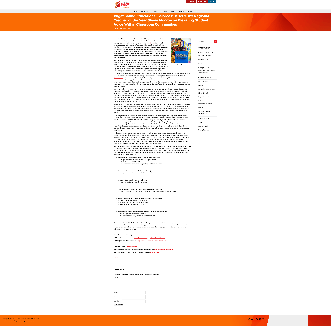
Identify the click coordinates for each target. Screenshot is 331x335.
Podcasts (181, 11)
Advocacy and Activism (205, 52)
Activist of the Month (205, 55)
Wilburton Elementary (141, 238)
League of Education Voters (122, 4)
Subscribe (191, 2)
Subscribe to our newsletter (163, 249)
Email (116, 297)
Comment (117, 277)
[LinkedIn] (260, 319)
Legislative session (204, 97)
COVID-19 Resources (204, 77)
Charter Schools (203, 64)
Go (215, 41)
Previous (117, 258)
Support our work (131, 246)
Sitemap (23, 321)
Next (189, 258)
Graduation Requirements (206, 89)
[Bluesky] (257, 319)
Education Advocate (205, 104)
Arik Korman (127, 29)
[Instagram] (263, 319)
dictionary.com (118, 78)
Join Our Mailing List (13, 321)
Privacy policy (30, 321)
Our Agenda (145, 11)
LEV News (201, 101)
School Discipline (203, 118)
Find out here (154, 252)
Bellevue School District (157, 238)
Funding (200, 85)
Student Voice (203, 59)
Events (155, 11)
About (136, 11)
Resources (164, 11)
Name (116, 292)
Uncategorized (203, 126)
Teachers (201, 122)
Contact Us (202, 2)
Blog (172, 11)
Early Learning (203, 81)
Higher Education (203, 93)
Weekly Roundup (203, 130)
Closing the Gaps (203, 68)
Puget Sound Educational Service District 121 (151, 241)
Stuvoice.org (151, 43)
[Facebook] (255, 319)
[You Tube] (252, 319)
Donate (212, 2)
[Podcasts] (249, 319)
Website (116, 301)
